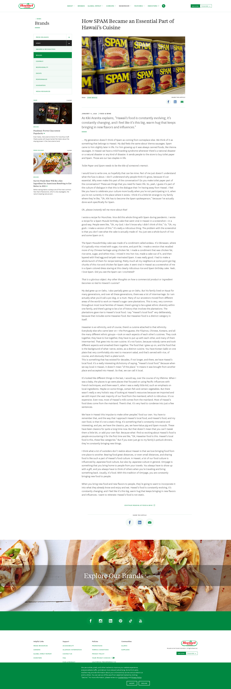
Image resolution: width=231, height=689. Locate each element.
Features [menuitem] (138, 6)
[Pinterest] (120, 621)
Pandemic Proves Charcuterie (46, 132)
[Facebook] (168, 101)
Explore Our (114, 575)
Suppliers (125, 649)
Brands (39, 55)
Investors (37, 658)
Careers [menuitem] (110, 6)
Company (39, 61)
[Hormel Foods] (26, 5)
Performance (41, 79)
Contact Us (67, 654)
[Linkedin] (175, 101)
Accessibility (68, 645)
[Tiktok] (130, 621)
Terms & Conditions (100, 649)
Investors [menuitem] (153, 6)
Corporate (205, 6)
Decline (144, 683)
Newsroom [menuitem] (124, 6)
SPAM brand (92, 97)
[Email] (182, 101)
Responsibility (42, 67)
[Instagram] (100, 621)
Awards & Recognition (45, 49)
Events (39, 73)
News (38, 43)
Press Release (38, 150)
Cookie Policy (123, 677)
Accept (132, 683)
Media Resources (43, 91)
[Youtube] (140, 621)
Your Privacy (101, 658)
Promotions (97, 645)
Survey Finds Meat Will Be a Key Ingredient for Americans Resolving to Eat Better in (52, 183)
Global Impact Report (42, 654)
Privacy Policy (98, 654)
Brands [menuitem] (81, 6)
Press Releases (42, 37)
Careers (36, 649)
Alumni (124, 645)
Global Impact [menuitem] (95, 6)
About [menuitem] (70, 6)
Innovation (41, 85)
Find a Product (69, 662)
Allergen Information (72, 649)
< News (38, 19)
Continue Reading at (138, 505)
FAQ (64, 658)
